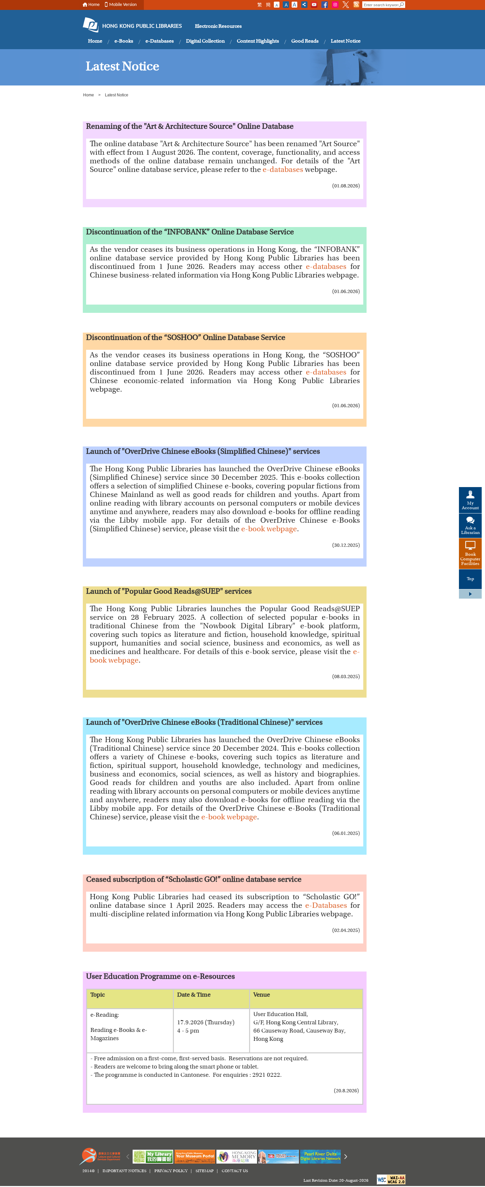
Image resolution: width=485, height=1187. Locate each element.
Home (94, 4)
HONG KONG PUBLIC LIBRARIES (142, 26)
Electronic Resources (218, 26)
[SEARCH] (402, 4)
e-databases (283, 170)
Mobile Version (123, 4)
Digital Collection (205, 41)
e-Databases (160, 41)
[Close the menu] (470, 594)
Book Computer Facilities (470, 559)
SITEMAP (205, 1171)
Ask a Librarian (470, 530)
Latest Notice (346, 41)
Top (470, 579)
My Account (470, 506)
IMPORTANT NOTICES (124, 1171)
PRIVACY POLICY (171, 1171)
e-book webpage (269, 530)
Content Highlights (258, 41)
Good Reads (305, 41)
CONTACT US (235, 1171)
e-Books (123, 41)
